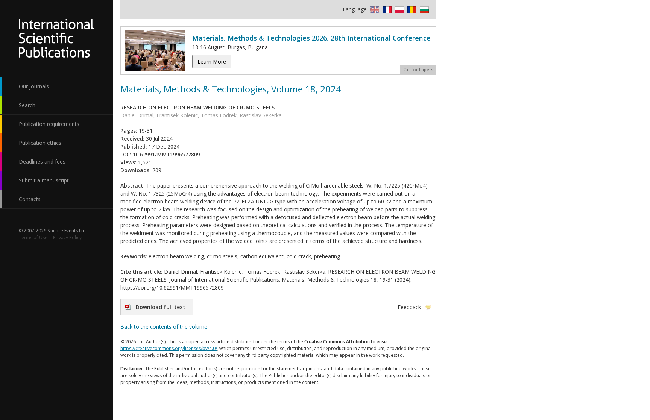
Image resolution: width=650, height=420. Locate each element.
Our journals (34, 86)
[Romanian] (410, 9)
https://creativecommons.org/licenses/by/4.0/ (168, 348)
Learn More (211, 61)
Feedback (409, 307)
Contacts (30, 199)
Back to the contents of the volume (163, 326)
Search (27, 105)
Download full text (160, 307)
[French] (386, 9)
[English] (373, 9)
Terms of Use (33, 237)
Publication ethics (40, 142)
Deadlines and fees (42, 161)
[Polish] (398, 9)
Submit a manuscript (44, 180)
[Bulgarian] (423, 9)
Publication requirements (49, 123)
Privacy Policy (67, 237)
